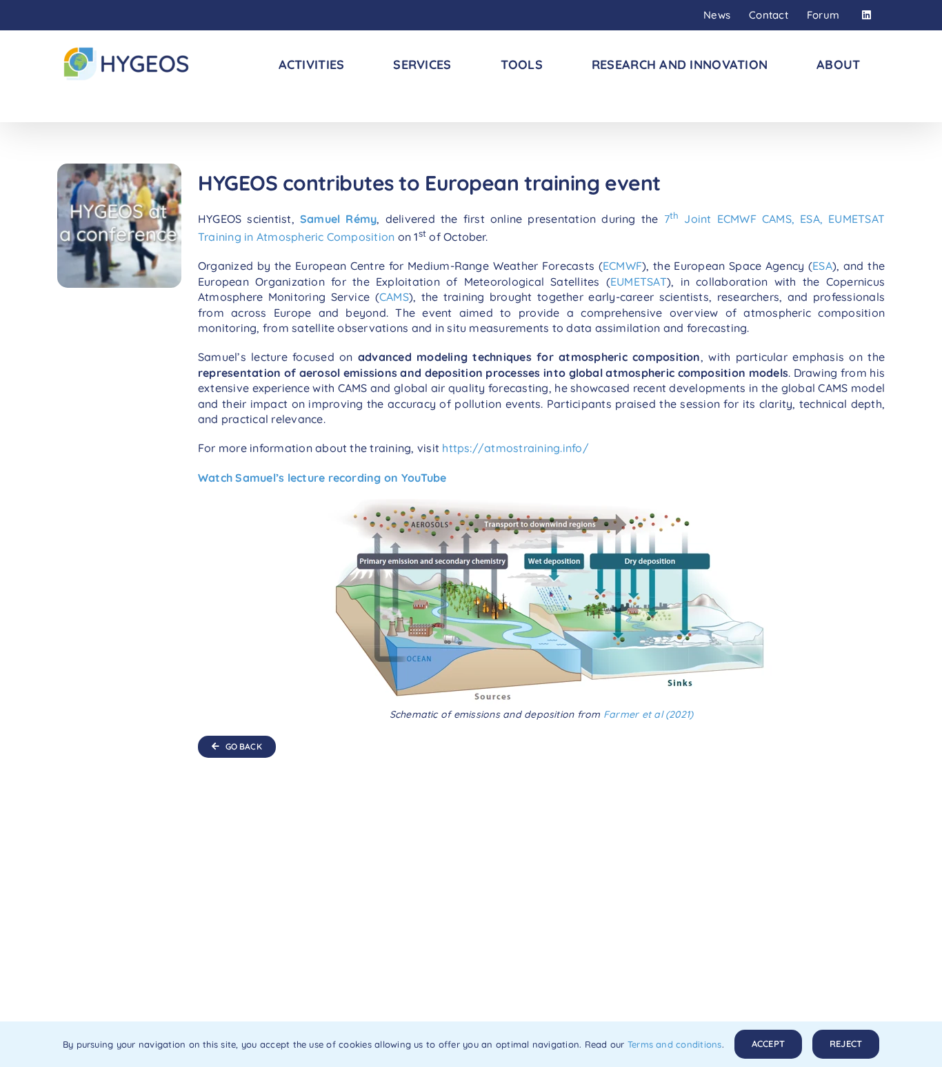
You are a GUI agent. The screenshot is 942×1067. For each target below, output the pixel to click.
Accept (768, 1043)
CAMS (394, 297)
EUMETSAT (638, 281)
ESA (822, 266)
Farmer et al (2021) (648, 714)
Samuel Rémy (338, 219)
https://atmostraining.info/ (515, 448)
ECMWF (622, 266)
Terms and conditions (675, 1044)
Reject (846, 1043)
